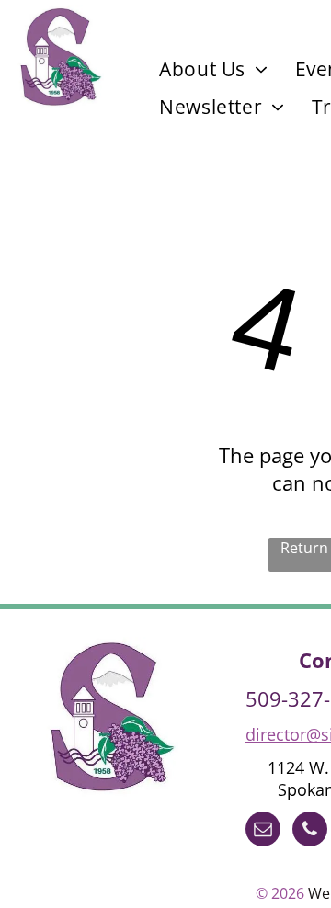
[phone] (309, 831)
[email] (262, 831)
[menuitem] (213, 69)
